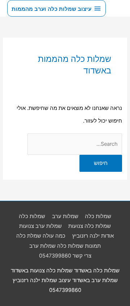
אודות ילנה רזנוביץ (93, 236)
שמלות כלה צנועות (89, 226)
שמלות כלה (98, 216)
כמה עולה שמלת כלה (40, 236)
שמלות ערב (65, 216)
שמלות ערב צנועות (40, 226)
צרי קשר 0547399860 (65, 255)
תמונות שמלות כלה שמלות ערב (65, 246)
